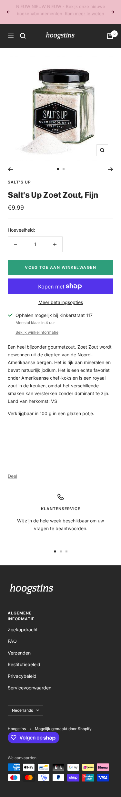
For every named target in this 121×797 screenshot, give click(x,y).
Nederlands (22, 703)
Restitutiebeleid (24, 657)
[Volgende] (110, 162)
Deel (12, 469)
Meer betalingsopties (60, 295)
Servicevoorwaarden (29, 680)
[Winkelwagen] (110, 29)
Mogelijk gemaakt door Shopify (63, 721)
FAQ (12, 634)
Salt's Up (19, 175)
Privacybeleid (22, 669)
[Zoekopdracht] (23, 29)
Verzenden (19, 645)
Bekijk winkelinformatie (36, 325)
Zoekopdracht (23, 622)
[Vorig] (10, 162)
